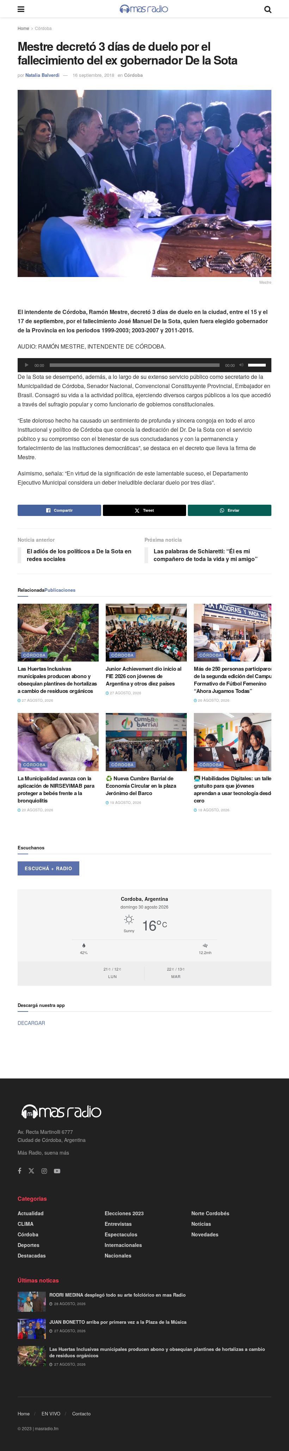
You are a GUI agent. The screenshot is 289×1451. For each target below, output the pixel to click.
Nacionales (118, 1255)
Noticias (201, 1223)
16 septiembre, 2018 (93, 75)
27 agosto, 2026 (37, 700)
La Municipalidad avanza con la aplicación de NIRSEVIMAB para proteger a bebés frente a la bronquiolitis (56, 789)
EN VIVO (51, 1413)
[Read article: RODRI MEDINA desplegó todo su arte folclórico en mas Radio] (32, 1302)
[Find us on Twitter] (31, 1171)
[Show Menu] (21, 8)
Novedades (205, 1234)
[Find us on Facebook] (19, 1171)
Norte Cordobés (210, 1213)
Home (23, 28)
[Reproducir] (26, 365)
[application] (144, 365)
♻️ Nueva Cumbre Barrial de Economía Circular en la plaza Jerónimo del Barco (141, 785)
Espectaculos (121, 1234)
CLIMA (25, 1223)
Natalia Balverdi (42, 75)
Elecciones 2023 (124, 1213)
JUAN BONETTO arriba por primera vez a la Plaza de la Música (117, 1321)
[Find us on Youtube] (57, 1171)
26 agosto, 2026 (213, 700)
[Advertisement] (144, 1052)
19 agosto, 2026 (125, 802)
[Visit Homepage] (144, 9)
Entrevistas (118, 1223)
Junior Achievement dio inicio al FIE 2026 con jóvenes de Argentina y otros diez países (143, 676)
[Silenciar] (241, 365)
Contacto (81, 1413)
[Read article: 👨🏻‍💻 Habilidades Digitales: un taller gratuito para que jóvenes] (234, 742)
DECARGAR (31, 1022)
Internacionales (123, 1244)
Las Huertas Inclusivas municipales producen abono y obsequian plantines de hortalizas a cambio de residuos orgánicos (57, 680)
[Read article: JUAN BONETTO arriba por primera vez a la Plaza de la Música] (32, 1329)
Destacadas (32, 1255)
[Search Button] (267, 8)
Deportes (28, 1244)
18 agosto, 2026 (213, 809)
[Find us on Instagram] (44, 1171)
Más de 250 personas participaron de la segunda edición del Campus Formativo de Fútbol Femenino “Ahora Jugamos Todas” (234, 680)
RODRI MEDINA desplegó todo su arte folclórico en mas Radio (117, 1294)
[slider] (258, 364)
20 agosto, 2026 (37, 809)
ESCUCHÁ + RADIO (48, 868)
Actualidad (31, 1213)
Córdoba (43, 28)
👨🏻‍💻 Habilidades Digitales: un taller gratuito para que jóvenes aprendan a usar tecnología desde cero (233, 789)
